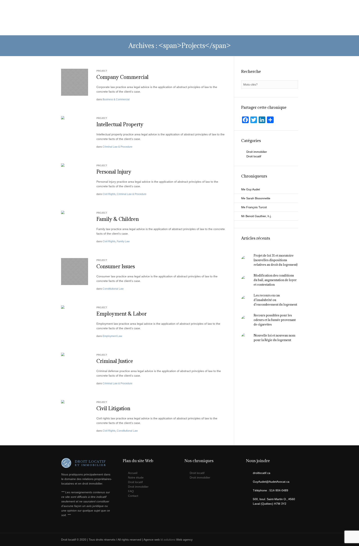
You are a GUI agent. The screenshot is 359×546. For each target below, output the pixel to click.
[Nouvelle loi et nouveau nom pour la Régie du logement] (246, 337)
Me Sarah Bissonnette (255, 198)
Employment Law (112, 336)
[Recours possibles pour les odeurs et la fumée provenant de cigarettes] (246, 319)
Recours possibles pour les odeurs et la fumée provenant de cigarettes (275, 319)
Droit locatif (253, 156)
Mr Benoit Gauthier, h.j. (256, 216)
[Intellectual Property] (74, 129)
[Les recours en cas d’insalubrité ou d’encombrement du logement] (246, 299)
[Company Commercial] (74, 82)
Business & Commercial (116, 99)
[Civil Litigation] (74, 413)
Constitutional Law (113, 288)
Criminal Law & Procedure (117, 146)
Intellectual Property (119, 124)
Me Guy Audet (250, 189)
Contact (133, 495)
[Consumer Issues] (74, 271)
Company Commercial (122, 77)
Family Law (123, 241)
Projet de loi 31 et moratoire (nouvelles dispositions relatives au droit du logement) (276, 260)
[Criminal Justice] (74, 366)
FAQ (131, 491)
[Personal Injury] (74, 176)
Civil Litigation (113, 408)
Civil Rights (109, 194)
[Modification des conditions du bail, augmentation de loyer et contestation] (246, 280)
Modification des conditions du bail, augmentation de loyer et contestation (275, 279)
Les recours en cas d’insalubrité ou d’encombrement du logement (275, 299)
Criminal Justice (114, 361)
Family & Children (117, 219)
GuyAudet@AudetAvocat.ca (201, 4)
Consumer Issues (115, 266)
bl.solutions (168, 539)
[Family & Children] (74, 224)
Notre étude (136, 477)
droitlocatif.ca (261, 473)
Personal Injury (113, 171)
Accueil (132, 473)
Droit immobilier (256, 151)
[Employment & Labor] (74, 318)
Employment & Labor (121, 313)
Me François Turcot (254, 207)
